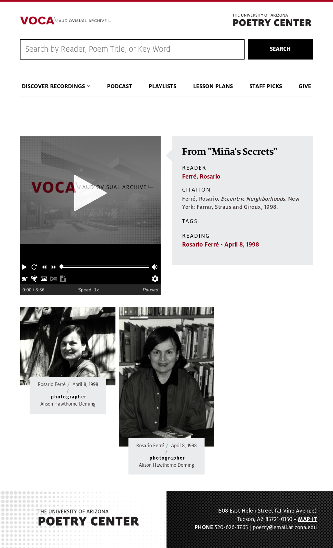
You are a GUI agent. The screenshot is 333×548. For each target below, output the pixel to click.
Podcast (119, 86)
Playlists (162, 86)
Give (305, 86)
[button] (25, 266)
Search (280, 49)
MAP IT (307, 519)
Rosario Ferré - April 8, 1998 (220, 244)
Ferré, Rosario (201, 176)
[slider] (62, 266)
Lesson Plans (213, 86)
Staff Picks (265, 86)
